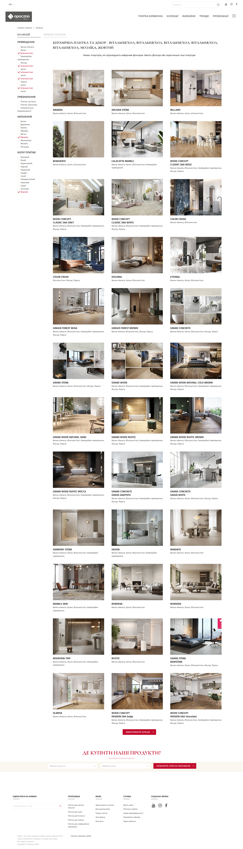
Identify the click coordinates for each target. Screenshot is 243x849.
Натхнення (24, 116)
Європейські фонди (131, 817)
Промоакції (220, 16)
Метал (23, 134)
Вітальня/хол (27, 53)
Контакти (99, 821)
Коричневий (26, 163)
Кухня (23, 50)
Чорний (24, 167)
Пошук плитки (55, 34)
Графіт (24, 173)
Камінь (24, 128)
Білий (23, 160)
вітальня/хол (27, 66)
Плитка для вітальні (76, 816)
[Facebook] (236, 4)
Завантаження (129, 821)
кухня (23, 69)
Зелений (25, 189)
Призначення (26, 97)
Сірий (23, 186)
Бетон (23, 121)
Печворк (25, 147)
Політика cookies (130, 809)
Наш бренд (100, 817)
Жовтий (24, 192)
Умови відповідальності (133, 813)
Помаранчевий (28, 179)
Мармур (24, 131)
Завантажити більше (138, 732)
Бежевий (25, 157)
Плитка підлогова (29, 105)
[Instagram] (231, 4)
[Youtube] (226, 4)
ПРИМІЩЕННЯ (26, 42)
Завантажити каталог (105, 805)
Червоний (25, 170)
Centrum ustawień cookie (81, 836)
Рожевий (25, 183)
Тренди (204, 16)
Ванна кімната (27, 47)
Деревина (25, 125)
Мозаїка (24, 137)
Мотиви (24, 144)
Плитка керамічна (150, 16)
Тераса (24, 82)
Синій (23, 176)
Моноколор (26, 140)
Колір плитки (26, 152)
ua (10, 4)
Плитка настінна (28, 102)
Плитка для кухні (75, 812)
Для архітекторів (103, 809)
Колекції (172, 16)
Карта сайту (128, 805)
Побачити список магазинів (173, 766)
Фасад (24, 63)
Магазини (188, 16)
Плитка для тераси (76, 820)
